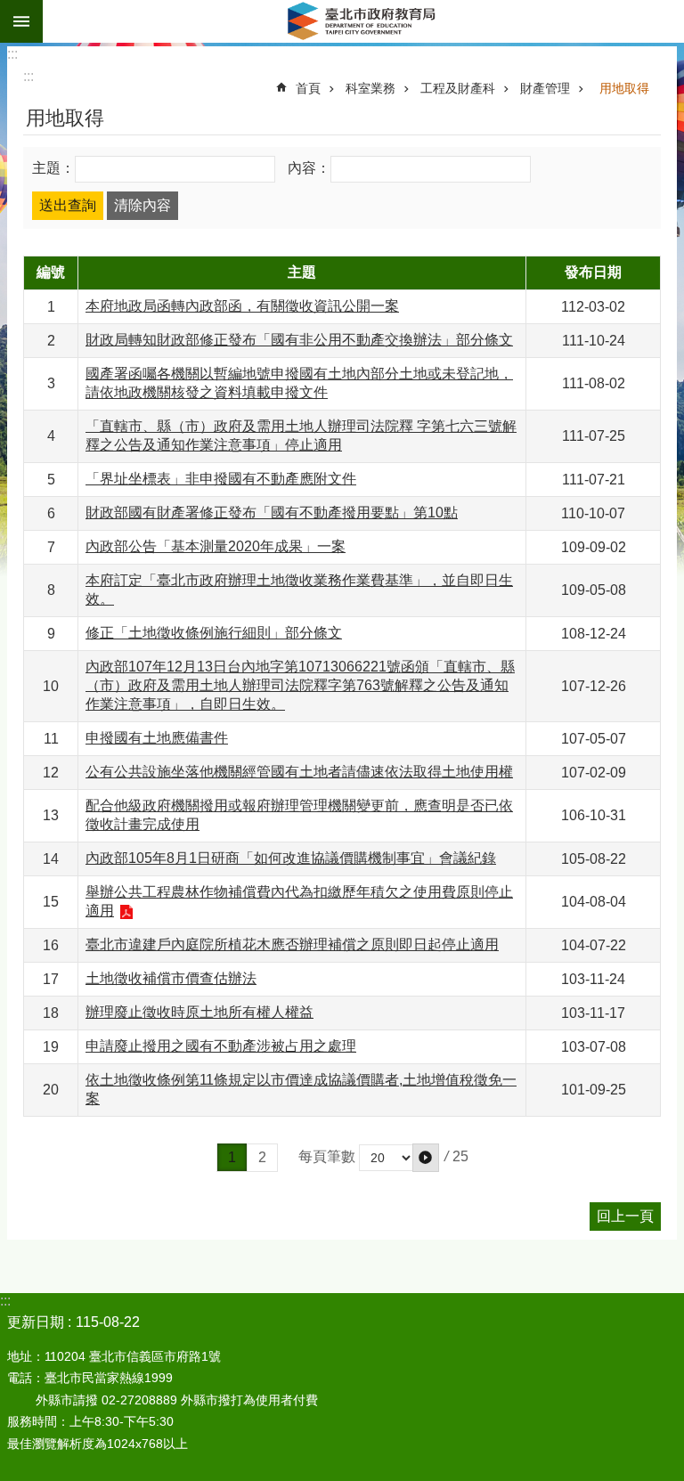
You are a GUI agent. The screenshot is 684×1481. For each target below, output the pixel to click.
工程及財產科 (457, 88)
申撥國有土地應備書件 (157, 737)
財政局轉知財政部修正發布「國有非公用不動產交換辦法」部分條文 (299, 339)
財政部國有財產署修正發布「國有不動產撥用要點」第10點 (272, 512)
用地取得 (624, 88)
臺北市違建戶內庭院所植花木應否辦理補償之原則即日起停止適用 (292, 944)
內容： (309, 167)
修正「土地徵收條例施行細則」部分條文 (214, 632)
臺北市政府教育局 (363, 21)
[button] (425, 1157)
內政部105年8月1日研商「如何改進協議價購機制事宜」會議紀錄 (291, 858)
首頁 (308, 88)
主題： (53, 167)
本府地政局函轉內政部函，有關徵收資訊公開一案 (242, 305)
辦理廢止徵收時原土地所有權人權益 (200, 1012)
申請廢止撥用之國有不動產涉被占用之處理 (221, 1046)
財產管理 (545, 88)
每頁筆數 (326, 1157)
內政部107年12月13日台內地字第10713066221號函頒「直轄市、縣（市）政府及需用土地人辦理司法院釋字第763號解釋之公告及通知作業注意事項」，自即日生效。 (300, 685)
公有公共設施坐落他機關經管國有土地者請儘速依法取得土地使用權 (299, 771)
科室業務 (370, 88)
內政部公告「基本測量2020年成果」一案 (216, 546)
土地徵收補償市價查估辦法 (171, 978)
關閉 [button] (21, 21)
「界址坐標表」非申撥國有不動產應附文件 (221, 478)
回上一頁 (625, 1216)
